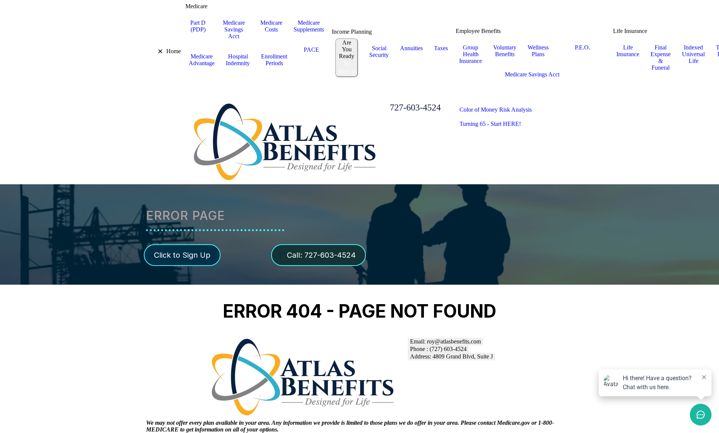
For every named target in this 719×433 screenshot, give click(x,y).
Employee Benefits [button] (478, 31)
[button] (155, 51)
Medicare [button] (196, 6)
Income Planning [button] (352, 31)
